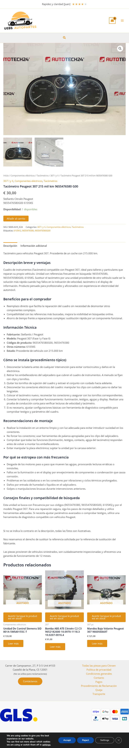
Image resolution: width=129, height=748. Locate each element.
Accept (67, 740)
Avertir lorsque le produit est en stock (22, 617)
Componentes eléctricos (23, 175)
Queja (98, 690)
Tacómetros (43, 175)
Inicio (6, 175)
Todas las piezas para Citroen (99, 665)
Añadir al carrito (16, 218)
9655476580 (28, 230)
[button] (64, 38)
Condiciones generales (99, 673)
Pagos (98, 681)
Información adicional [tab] (33, 245)
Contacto (99, 677)
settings (46, 744)
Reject (85, 740)
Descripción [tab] (10, 245)
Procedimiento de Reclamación (99, 685)
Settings (104, 740)
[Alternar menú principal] (122, 20)
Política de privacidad (99, 669)
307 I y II (54, 175)
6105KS (17, 230)
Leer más (13, 643)
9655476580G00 (42, 230)
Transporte (99, 694)
